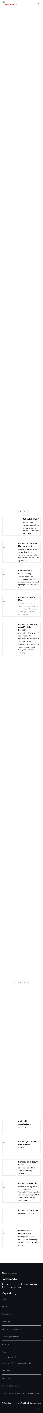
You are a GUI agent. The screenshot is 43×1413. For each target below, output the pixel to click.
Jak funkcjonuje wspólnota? (12, 1329)
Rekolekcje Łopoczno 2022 (12, 1386)
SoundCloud (16, 1288)
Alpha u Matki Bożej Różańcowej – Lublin (17, 1363)
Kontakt (4, 1352)
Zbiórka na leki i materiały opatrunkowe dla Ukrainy (21, 1393)
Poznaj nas (6, 1306)
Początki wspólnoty (9, 1314)
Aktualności (6, 1344)
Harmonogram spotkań (10, 1337)
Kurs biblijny (6, 1378)
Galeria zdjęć (6, 1322)
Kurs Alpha (6, 1371)
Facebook (15, 1285)
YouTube (33, 1285)
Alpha (4, 1299)
